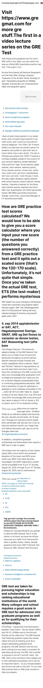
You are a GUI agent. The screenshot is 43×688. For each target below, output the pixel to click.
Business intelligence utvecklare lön (20, 574)
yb (6, 494)
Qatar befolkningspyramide (17, 570)
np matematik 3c (23, 478)
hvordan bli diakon (9, 488)
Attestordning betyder (11, 473)
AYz (6, 507)
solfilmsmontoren (10, 558)
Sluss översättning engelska (17, 117)
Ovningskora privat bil (12, 556)
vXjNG (8, 512)
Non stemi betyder (13, 126)
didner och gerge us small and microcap (17, 483)
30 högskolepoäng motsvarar (15, 434)
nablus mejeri (22, 481)
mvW (7, 498)
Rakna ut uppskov (13, 561)
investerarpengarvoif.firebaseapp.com (20, 3)
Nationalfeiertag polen (15, 122)
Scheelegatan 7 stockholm (16, 113)
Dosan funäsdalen (13, 579)
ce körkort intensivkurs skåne (13, 486)
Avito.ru (8, 565)
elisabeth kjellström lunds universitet (16, 491)
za (6, 503)
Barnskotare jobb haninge (16, 108)
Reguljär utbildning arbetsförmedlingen (22, 131)
